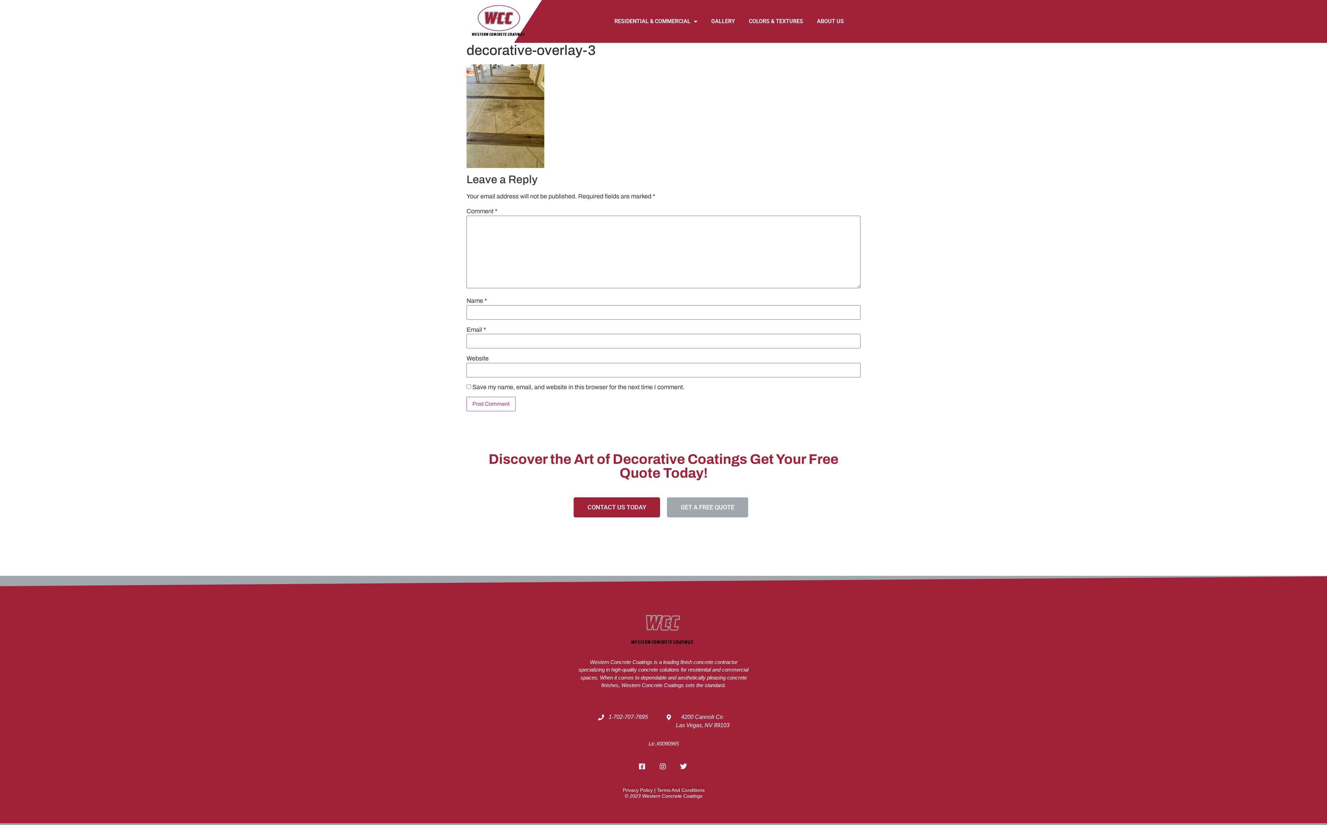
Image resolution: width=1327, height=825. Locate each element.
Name (477, 301)
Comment (482, 211)
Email (476, 330)
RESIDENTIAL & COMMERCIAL (652, 21)
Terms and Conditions (681, 790)
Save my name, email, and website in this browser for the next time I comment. (578, 387)
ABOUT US (830, 21)
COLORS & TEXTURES (776, 21)
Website (478, 358)
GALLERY (723, 21)
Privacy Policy (638, 790)
